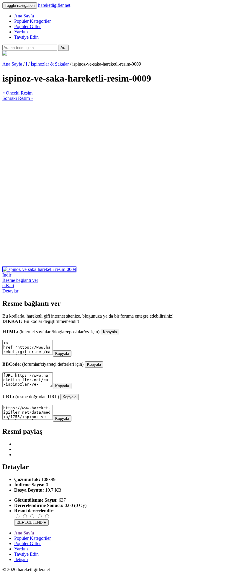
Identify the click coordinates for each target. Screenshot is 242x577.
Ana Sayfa (24, 15)
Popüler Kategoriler (32, 21)
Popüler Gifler (27, 26)
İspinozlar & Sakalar (50, 63)
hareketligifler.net (54, 5)
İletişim (21, 559)
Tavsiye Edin (26, 37)
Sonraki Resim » (17, 98)
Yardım (21, 31)
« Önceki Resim (17, 92)
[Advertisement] (121, 142)
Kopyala (110, 332)
